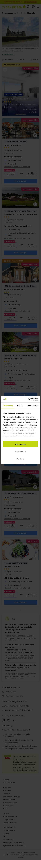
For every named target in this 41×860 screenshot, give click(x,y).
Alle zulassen (20, 444)
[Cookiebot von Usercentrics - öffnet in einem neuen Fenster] (28, 399)
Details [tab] (20, 405)
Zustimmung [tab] (8, 405)
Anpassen (19, 451)
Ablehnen (20, 459)
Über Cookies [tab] (32, 405)
